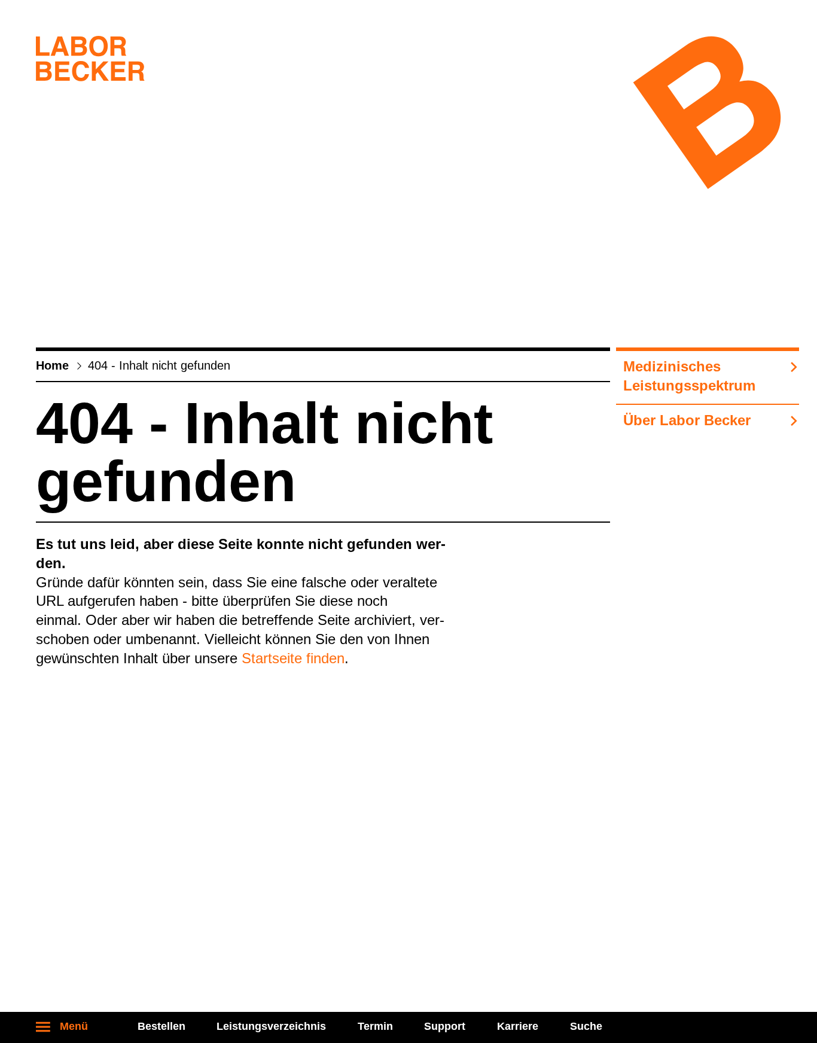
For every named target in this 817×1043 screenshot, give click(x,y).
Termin (375, 1026)
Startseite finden (293, 658)
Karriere (517, 1026)
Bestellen (161, 1026)
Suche (586, 1026)
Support (444, 1026)
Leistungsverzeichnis (271, 1026)
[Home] (90, 61)
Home (52, 365)
